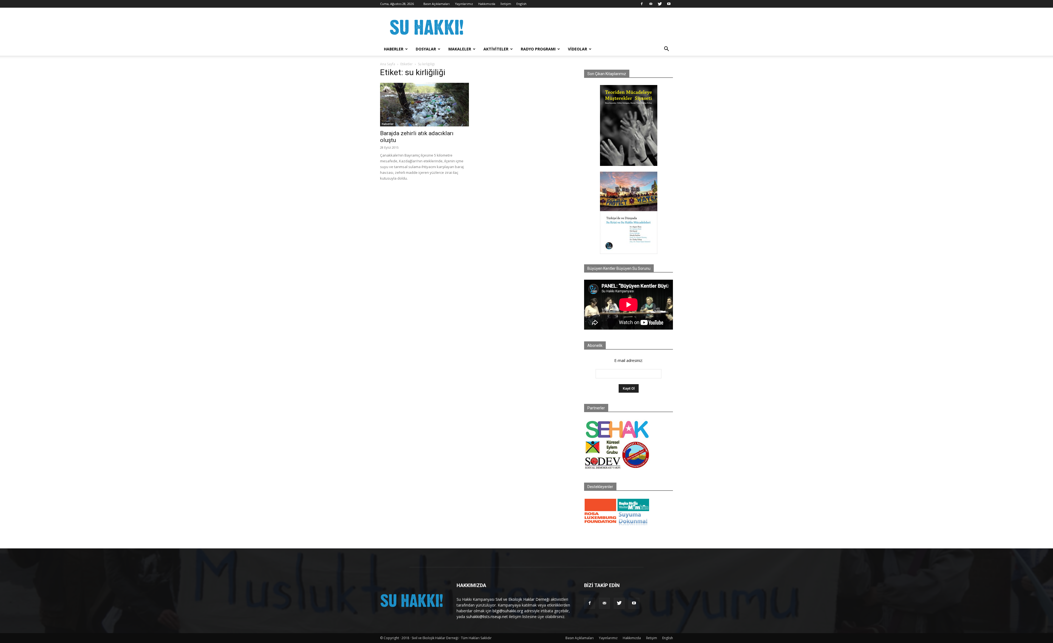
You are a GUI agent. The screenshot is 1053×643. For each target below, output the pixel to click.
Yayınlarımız (464, 4)
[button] (666, 49)
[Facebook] (642, 4)
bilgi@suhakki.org (507, 610)
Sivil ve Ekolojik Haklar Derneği (523, 599)
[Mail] (651, 4)
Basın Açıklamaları (436, 4)
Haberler (393, 49)
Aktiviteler (495, 49)
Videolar (577, 49)
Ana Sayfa (387, 64)
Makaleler (459, 49)
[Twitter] (660, 4)
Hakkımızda (486, 4)
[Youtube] (669, 4)
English (521, 4)
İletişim (505, 4)
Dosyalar (426, 49)
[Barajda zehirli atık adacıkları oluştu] (424, 104)
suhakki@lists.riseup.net (487, 616)
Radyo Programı (538, 49)
